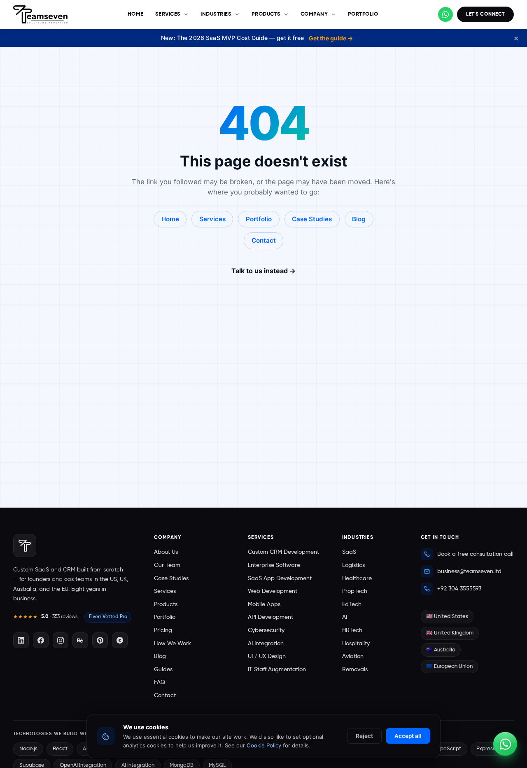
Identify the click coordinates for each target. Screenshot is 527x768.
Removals (355, 669)
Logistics (353, 565)
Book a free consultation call (475, 554)
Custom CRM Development (283, 552)
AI (344, 617)
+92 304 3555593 (459, 589)
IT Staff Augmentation (277, 669)
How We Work (172, 643)
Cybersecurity (266, 630)
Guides (163, 669)
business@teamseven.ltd (469, 571)
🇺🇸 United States (447, 616)
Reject (364, 736)
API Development (270, 617)
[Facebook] (41, 640)
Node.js (28, 749)
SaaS (349, 552)
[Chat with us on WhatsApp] (445, 14)
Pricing (163, 630)
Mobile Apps (264, 604)
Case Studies (312, 219)
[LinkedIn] (21, 640)
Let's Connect (485, 14)
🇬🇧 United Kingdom (449, 633)
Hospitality (356, 643)
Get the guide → (331, 38)
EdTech (351, 604)
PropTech (354, 591)
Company (314, 14)
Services (168, 14)
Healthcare (357, 578)
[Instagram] (60, 640)
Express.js (488, 749)
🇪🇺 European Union (449, 666)
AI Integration (266, 643)
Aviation (353, 656)
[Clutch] (120, 640)
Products (266, 14)
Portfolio (363, 14)
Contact (264, 240)
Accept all (408, 736)
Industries (216, 14)
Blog (359, 219)
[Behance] (80, 640)
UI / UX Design (267, 656)
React (60, 749)
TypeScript (448, 749)
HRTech (352, 630)
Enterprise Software (274, 565)
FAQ (159, 682)
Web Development (272, 591)
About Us (166, 552)
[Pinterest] (100, 640)
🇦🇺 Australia (440, 650)
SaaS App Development (280, 578)
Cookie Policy (264, 745)
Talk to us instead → (263, 271)
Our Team (167, 565)
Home (136, 14)
